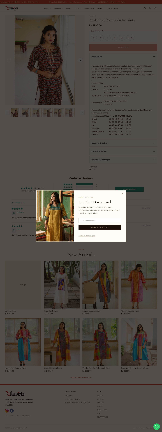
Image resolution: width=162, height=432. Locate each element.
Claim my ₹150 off (100, 227)
